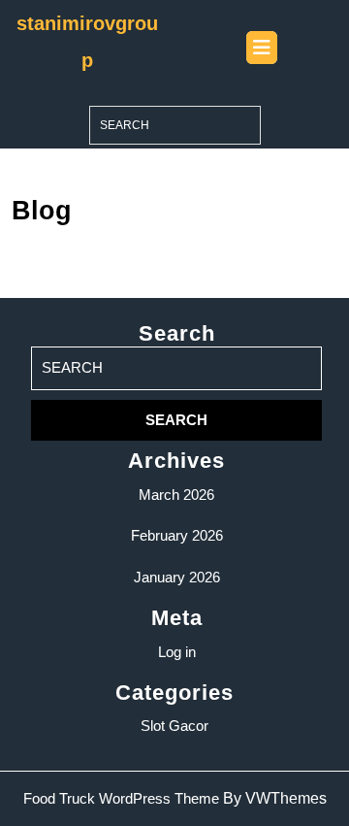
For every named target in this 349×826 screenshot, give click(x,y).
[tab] (261, 47)
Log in (177, 652)
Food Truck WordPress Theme (121, 798)
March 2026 (176, 494)
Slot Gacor (174, 725)
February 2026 (177, 535)
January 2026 (177, 577)
